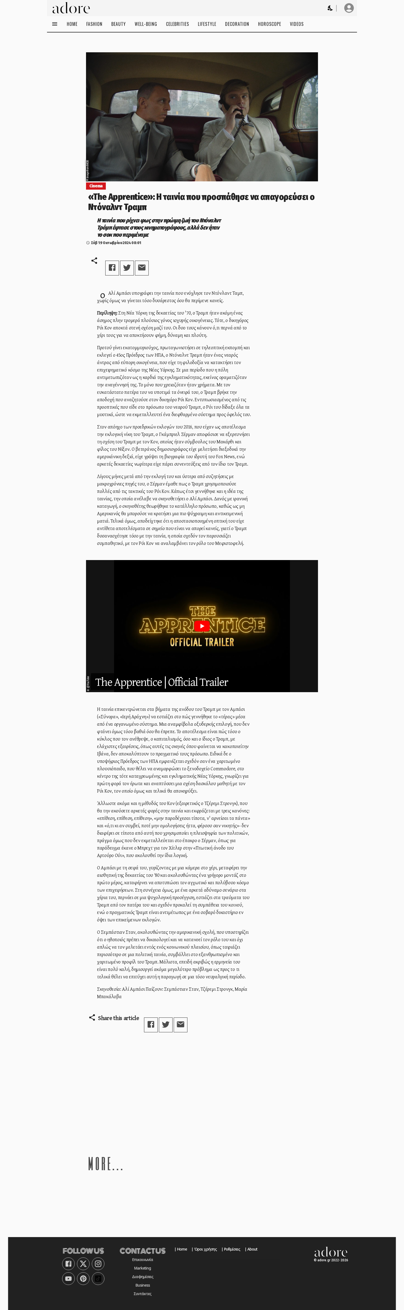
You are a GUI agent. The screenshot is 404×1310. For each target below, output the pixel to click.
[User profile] (349, 8)
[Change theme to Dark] (330, 7)
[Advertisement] (202, 1093)
